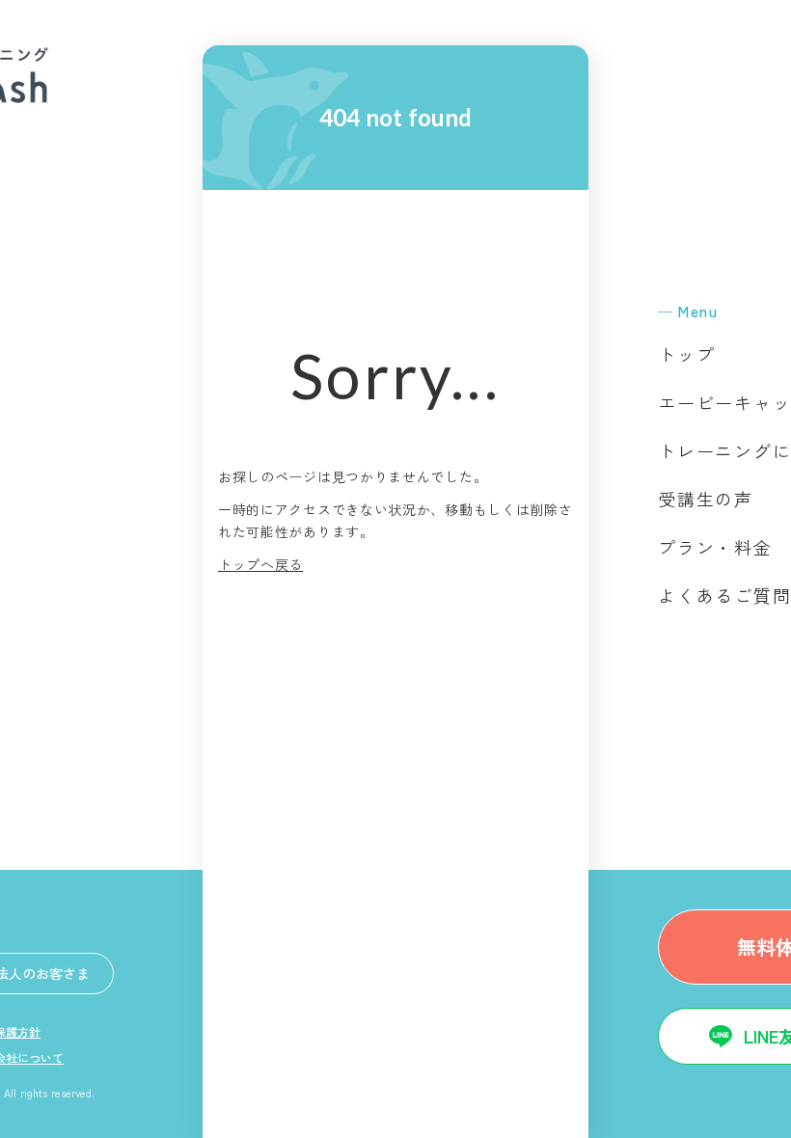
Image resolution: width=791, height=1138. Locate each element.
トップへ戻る (260, 564)
